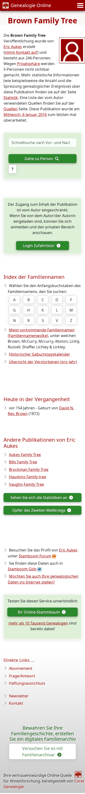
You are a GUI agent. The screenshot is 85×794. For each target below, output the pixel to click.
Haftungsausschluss (27, 683)
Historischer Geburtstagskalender (39, 354)
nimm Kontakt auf (21, 52)
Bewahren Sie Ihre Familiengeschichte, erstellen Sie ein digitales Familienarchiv (42, 733)
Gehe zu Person (39, 158)
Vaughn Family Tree (26, 484)
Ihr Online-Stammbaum (39, 612)
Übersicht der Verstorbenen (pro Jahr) (43, 361)
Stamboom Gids (22, 569)
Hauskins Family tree (27, 476)
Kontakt (16, 703)
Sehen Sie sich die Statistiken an (39, 497)
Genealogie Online (31, 5)
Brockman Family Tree (28, 469)
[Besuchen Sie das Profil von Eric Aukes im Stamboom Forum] (72, 50)
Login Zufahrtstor (39, 245)
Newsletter (19, 696)
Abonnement (20, 668)
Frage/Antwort (22, 676)
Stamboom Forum (35, 556)
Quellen (10, 108)
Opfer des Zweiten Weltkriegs (39, 510)
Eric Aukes (13, 46)
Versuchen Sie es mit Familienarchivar (42, 751)
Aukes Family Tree (25, 454)
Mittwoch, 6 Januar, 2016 (25, 114)
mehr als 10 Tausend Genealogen (38, 623)
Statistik (11, 97)
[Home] (78, 774)
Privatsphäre (28, 63)
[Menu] (79, 5)
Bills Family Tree (23, 462)
